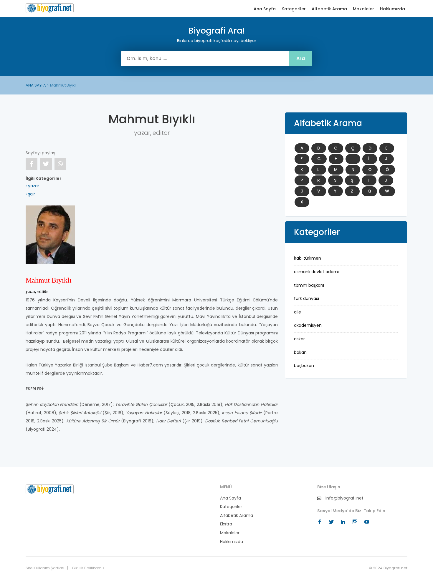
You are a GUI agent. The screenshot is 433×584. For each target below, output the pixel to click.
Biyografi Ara (50, 8)
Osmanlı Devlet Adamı (316, 272)
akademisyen (308, 325)
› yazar (32, 186)
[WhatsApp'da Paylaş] (60, 164)
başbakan (304, 366)
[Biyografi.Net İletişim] (50, 489)
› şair (30, 194)
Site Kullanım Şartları (45, 568)
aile (297, 312)
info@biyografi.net (343, 498)
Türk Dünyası (306, 298)
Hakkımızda (392, 9)
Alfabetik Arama (329, 9)
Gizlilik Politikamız (88, 568)
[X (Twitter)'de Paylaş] (46, 164)
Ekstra (226, 524)
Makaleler (363, 9)
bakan (300, 352)
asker (299, 339)
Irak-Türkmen (307, 258)
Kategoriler (294, 9)
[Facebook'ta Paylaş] (31, 164)
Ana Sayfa (265, 9)
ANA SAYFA (36, 85)
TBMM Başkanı (309, 285)
